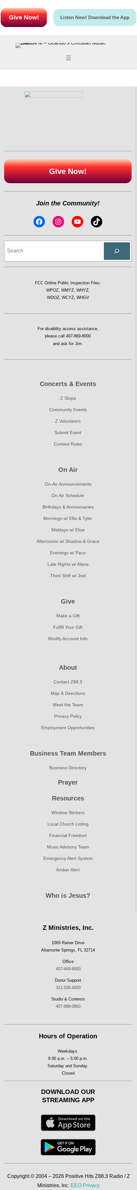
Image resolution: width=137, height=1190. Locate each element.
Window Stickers (67, 812)
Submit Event (67, 432)
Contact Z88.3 (68, 681)
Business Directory (68, 767)
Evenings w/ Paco (68, 552)
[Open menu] (68, 58)
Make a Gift (68, 615)
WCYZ (68, 297)
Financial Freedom (68, 835)
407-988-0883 (68, 1006)
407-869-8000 (78, 336)
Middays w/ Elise (68, 529)
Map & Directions (68, 693)
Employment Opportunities (68, 727)
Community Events (68, 409)
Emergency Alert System (68, 858)
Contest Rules (68, 443)
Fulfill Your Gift (68, 627)
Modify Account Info (68, 638)
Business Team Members (68, 753)
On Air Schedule (68, 495)
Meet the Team (68, 704)
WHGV (82, 297)
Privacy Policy (68, 716)
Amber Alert (68, 869)
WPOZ (52, 290)
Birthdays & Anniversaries (68, 506)
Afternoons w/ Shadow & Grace (67, 541)
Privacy (91, 1185)
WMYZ (67, 290)
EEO (76, 1185)
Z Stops (68, 398)
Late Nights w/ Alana (68, 564)
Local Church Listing (68, 824)
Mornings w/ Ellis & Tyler (67, 518)
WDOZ (53, 297)
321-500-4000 (68, 987)
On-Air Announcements (68, 484)
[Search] (117, 251)
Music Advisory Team (68, 846)
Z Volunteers (68, 421)
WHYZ (82, 290)
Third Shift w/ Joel (68, 575)
